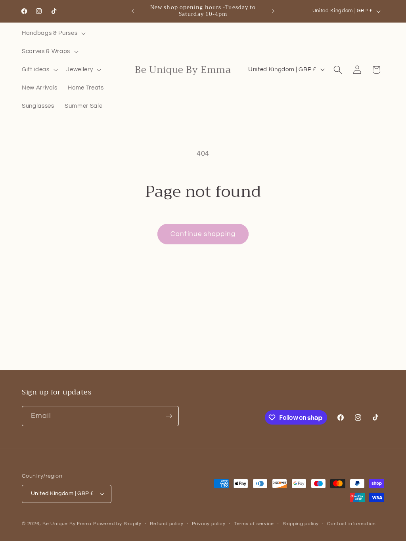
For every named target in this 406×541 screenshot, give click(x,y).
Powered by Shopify (117, 523)
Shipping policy (301, 523)
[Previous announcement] (133, 11)
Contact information (351, 523)
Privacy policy (209, 523)
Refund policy (166, 523)
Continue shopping (203, 233)
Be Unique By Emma (67, 523)
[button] (53, 33)
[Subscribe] (168, 416)
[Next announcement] (273, 11)
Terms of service (254, 523)
